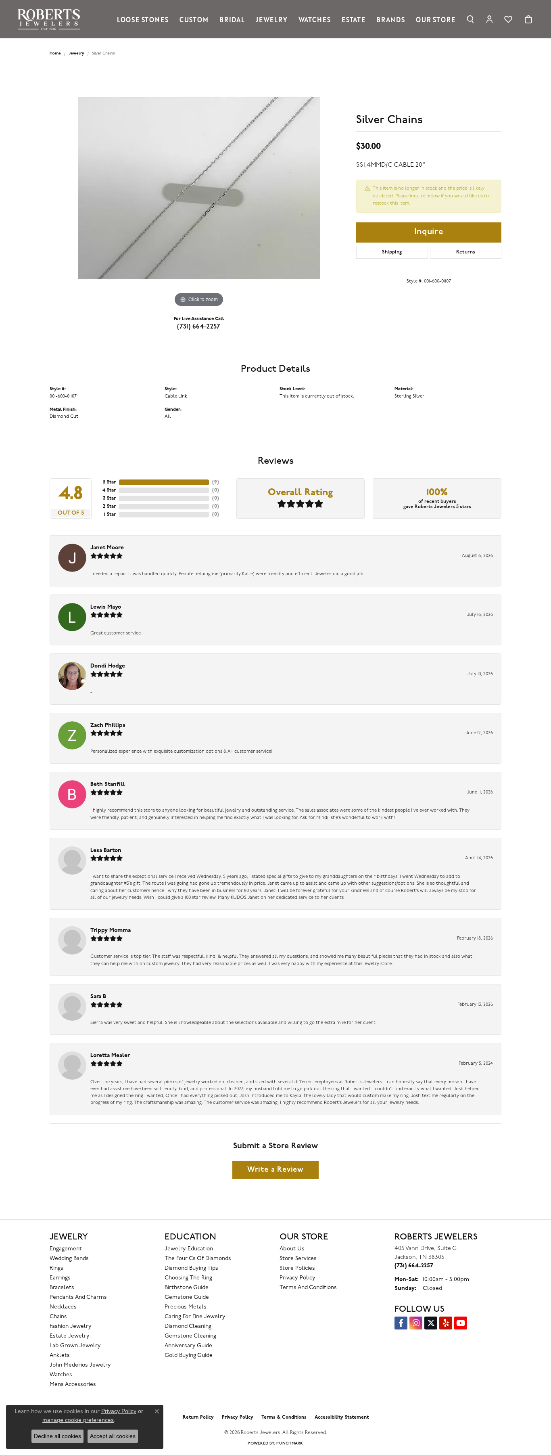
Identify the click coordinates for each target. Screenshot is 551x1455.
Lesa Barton (105, 851)
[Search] (470, 19)
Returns (466, 252)
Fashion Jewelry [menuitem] (71, 1326)
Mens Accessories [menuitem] (73, 1385)
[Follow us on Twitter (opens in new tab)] (430, 1323)
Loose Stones (143, 19)
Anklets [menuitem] (60, 1355)
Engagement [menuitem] (66, 1249)
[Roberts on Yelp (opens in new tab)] (445, 1323)
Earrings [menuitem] (60, 1278)
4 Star (109, 490)
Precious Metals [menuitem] (186, 1307)
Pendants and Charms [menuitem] (78, 1297)
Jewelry (272, 19)
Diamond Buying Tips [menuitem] (191, 1268)
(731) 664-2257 (199, 327)
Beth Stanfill (107, 784)
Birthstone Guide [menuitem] (187, 1288)
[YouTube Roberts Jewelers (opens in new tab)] (460, 1323)
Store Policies (297, 1268)
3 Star (109, 498)
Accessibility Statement (342, 1417)
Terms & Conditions (284, 1417)
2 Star (109, 506)
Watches (314, 19)
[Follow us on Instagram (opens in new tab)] (415, 1323)
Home (55, 53)
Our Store (435, 19)
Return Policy (198, 1417)
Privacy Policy (297, 1278)
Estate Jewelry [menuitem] (70, 1336)
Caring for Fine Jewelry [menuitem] (195, 1317)
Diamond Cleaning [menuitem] (188, 1326)
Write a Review (275, 1170)
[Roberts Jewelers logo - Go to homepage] (51, 19)
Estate (353, 19)
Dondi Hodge (107, 666)
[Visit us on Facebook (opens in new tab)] (400, 1323)
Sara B (98, 997)
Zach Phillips (107, 725)
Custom (194, 19)
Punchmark (289, 1443)
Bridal (232, 19)
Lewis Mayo (105, 607)
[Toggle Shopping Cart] (528, 19)
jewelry (76, 53)
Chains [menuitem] (58, 1317)
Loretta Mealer (110, 1056)
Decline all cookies (57, 1436)
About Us (292, 1249)
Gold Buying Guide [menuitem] (189, 1355)
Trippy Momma (110, 930)
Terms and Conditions (308, 1288)
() (215, 482)
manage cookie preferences (78, 1420)
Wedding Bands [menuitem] (69, 1259)
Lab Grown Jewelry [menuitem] (75, 1346)
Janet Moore (107, 548)
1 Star (110, 514)
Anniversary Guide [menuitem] (188, 1346)
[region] (199, 188)
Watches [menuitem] (61, 1375)
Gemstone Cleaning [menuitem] (190, 1336)
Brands (390, 19)
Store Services (298, 1259)
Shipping (392, 252)
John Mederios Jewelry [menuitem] (80, 1365)
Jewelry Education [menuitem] (189, 1249)
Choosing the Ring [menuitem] (188, 1278)
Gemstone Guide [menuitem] (187, 1297)
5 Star (109, 482)
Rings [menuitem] (56, 1268)
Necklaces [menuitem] (63, 1307)
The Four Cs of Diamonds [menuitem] (198, 1259)
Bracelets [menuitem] (62, 1288)
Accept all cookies (113, 1436)
